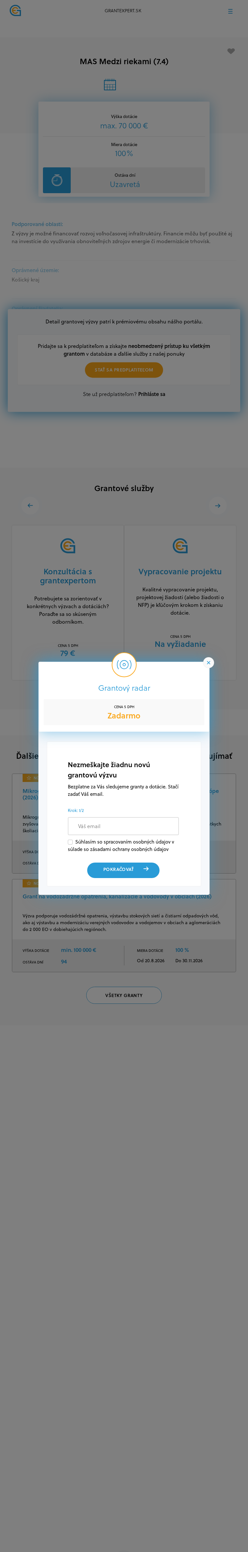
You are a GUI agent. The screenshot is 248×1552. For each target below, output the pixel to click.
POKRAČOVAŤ (118, 869)
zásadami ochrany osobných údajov (129, 849)
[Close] (208, 662)
